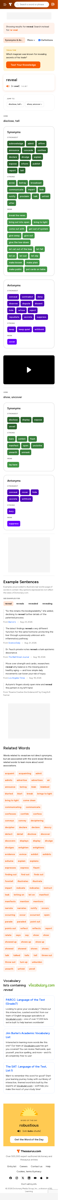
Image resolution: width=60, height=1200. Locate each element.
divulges (9, 847)
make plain (32, 262)
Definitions (47, 40)
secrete (28, 317)
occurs (45, 908)
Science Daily (14, 643)
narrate (9, 908)
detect (8, 834)
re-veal (14, 30)
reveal (8, 603)
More (30, 40)
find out (25, 874)
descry (47, 827)
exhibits (47, 854)
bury (11, 511)
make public (15, 269)
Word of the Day (29, 1120)
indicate (20, 888)
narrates (21, 908)
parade (9, 921)
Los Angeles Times (17, 678)
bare (11, 438)
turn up (23, 962)
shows (34, 948)
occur (23, 915)
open (25, 445)
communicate (16, 189)
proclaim (24, 196)
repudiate (14, 317)
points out (10, 928)
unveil (12, 426)
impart (31, 189)
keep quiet (24, 329)
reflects (36, 928)
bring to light (40, 222)
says (18, 935)
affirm (41, 143)
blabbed (44, 787)
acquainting (25, 773)
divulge (25, 157)
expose (13, 163)
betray (22, 182)
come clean (29, 800)
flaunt (36, 867)
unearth (13, 452)
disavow (13, 303)
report (12, 170)
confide (25, 813)
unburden (37, 962)
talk (35, 196)
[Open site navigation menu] (5, 4)
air (48, 780)
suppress (41, 317)
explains (34, 861)
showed (9, 948)
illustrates (23, 881)
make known (15, 262)
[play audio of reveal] (7, 86)
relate (8, 935)
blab (33, 787)
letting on (19, 894)
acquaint (9, 773)
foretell (9, 881)
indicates (34, 888)
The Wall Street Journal (19, 657)
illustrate (37, 881)
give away (14, 235)
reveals (20, 603)
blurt (19, 793)
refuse (21, 310)
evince (23, 854)
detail (20, 834)
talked (16, 955)
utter (11, 203)
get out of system (38, 229)
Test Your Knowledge (23, 64)
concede (28, 150)
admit (31, 143)
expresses (10, 867)
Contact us (36, 1166)
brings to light (44, 793)
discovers (10, 840)
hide (11, 310)
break (30, 793)
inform (24, 163)
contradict (27, 296)
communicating (13, 807)
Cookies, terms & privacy (29, 1171)
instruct (48, 888)
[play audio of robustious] (19, 1131)
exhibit (22, 438)
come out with (16, 229)
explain (37, 157)
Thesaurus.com (10, 4)
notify (12, 196)
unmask (26, 452)
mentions (38, 901)
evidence (10, 854)
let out (23, 255)
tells (27, 955)
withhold (39, 329)
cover (12, 341)
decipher (10, 827)
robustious (29, 1125)
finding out (11, 874)
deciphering (37, 820)
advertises (37, 780)
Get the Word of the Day (29, 1139)
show (36, 935)
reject (32, 310)
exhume (9, 861)
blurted (9, 793)
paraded (21, 921)
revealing (47, 603)
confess (42, 150)
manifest (13, 445)
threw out (47, 955)
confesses (10, 813)
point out (35, 921)
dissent (39, 303)
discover (45, 834)
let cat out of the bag (20, 249)
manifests (10, 901)
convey (22, 820)
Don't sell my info (29, 1184)
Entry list (11, 1166)
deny (40, 296)
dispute (26, 303)
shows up (26, 941)
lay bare (13, 464)
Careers (23, 1166)
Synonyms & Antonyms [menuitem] (15, 40)
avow (12, 182)
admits (8, 780)
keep (11, 329)
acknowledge (16, 143)
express (24, 867)
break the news (17, 215)
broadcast (36, 182)
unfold (45, 196)
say (27, 935)
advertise (22, 780)
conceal (13, 296)
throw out (10, 962)
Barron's (12, 622)
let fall (39, 249)
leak (41, 189)
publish (36, 163)
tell (22, 170)
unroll (32, 968)
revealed (33, 603)
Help (48, 1166)
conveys (9, 820)
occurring (10, 915)
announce (14, 150)
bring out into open (19, 222)
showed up (11, 941)
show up (39, 941)
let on (12, 255)
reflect (24, 928)
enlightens (38, 847)
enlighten (23, 847)
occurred (35, 915)
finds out (38, 874)
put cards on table (35, 269)
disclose (13, 419)
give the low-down (19, 242)
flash (32, 438)
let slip (34, 255)
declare (13, 157)
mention (24, 901)
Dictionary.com (53, 4)
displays (24, 840)
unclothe (37, 445)
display (26, 419)
